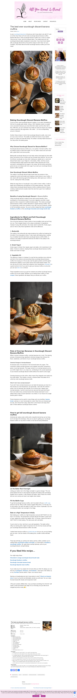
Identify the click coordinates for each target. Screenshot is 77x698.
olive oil (19, 267)
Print (47, 630)
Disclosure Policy (58, 145)
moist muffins (25, 674)
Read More (39, 694)
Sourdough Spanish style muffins (19, 565)
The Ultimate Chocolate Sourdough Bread (42, 687)
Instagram (19, 570)
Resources (53, 21)
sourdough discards (32, 674)
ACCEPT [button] (43, 696)
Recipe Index (37, 21)
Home (24, 21)
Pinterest (25, 570)
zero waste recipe (14, 676)
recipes (12, 275)
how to (20, 674)
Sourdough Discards (35, 683)
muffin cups (47, 503)
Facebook (34, 570)
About (30, 21)
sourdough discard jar (20, 34)
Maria (18, 31)
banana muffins (15, 674)
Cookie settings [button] (36, 696)
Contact (45, 21)
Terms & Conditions (58, 143)
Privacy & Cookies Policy (59, 142)
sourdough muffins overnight (26, 542)
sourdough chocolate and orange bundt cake (37, 209)
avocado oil (48, 264)
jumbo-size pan (33, 531)
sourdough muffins (41, 674)
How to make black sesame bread (18, 687)
